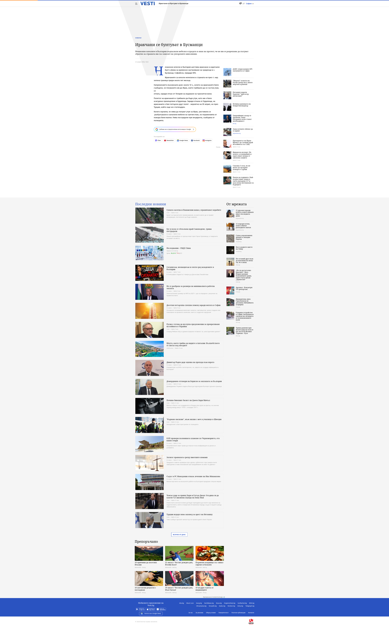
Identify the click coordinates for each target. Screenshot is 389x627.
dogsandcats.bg (237, 133)
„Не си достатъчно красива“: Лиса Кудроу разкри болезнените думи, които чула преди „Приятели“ (244, 275)
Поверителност (224, 613)
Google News (184, 140)
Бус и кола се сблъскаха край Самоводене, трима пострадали (189, 230)
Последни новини (150, 204)
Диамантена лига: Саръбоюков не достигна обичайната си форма (244, 302)
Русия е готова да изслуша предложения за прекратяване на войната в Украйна (193, 325)
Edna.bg (240, 606)
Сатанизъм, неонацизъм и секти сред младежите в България (190, 268)
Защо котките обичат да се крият (243, 130)
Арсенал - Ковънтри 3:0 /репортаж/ (244, 288)
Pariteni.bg (231, 606)
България (169, 234)
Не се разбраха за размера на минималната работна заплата (191, 287)
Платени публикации (238, 613)
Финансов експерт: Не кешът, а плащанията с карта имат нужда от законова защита (242, 155)
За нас (191, 613)
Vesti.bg (147, 3)
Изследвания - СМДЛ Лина (179, 248)
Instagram (208, 140)
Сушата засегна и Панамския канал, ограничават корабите (194, 210)
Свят (168, 212)
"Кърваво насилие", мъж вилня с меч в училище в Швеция (194, 419)
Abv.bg (181, 603)
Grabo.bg (222, 606)
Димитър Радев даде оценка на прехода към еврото (190, 362)
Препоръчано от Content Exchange (213, 597)
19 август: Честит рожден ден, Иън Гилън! (179, 589)
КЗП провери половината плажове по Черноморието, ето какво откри (193, 439)
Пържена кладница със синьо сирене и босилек (209, 563)
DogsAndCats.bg (229, 603)
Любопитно (170, 348)
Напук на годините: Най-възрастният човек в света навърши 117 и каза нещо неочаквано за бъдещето (243, 181)
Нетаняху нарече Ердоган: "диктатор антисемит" (241, 94)
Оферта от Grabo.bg (172, 251)
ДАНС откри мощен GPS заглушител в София (242, 70)
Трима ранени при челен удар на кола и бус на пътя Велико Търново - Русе (244, 330)
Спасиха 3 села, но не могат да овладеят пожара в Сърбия (241, 167)
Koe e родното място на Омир (244, 248)
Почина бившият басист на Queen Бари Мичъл (188, 400)
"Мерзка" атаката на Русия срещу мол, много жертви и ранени (243, 82)
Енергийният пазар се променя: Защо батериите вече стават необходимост (242, 118)
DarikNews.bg (209, 603)
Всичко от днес (179, 535)
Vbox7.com (190, 603)
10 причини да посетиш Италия (146, 563)
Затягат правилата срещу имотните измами (187, 457)
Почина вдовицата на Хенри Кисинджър (242, 105)
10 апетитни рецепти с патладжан (145, 589)
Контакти (251, 613)
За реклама (199, 613)
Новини (138, 38)
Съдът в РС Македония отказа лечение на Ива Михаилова (193, 476)
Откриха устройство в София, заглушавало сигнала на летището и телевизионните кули (245, 316)
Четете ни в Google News (152, 613)
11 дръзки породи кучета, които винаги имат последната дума (245, 213)
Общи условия (211, 613)
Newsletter (170, 140)
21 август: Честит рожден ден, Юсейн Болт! (179, 563)
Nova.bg (219, 603)
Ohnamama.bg (201, 606)
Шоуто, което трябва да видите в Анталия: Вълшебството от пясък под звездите (193, 344)
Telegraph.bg (249, 606)
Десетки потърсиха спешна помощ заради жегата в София (193, 305)
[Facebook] (254, 615)
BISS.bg (251, 603)
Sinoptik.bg (213, 606)
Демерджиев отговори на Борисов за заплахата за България (194, 381)
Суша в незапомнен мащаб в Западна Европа (244, 237)
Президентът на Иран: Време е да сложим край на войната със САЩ (243, 142)
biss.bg (234, 123)
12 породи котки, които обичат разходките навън (243, 226)
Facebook (196, 140)
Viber (159, 140)
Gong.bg (199, 603)
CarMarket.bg (242, 603)
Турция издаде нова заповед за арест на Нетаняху (190, 514)
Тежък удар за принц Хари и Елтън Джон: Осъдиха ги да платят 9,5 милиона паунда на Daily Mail (193, 496)
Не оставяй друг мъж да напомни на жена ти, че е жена (244, 260)
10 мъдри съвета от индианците (205, 589)
